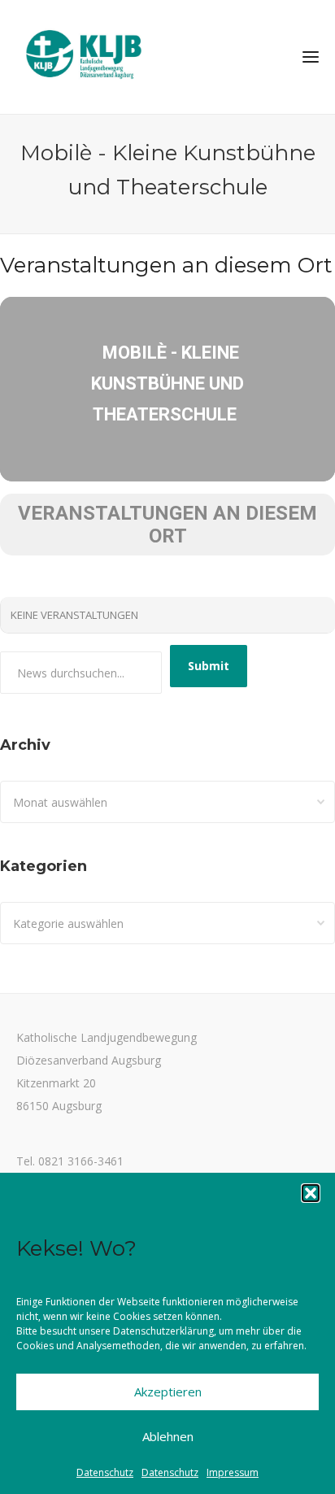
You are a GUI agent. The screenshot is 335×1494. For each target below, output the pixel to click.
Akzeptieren (168, 1391)
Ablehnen (168, 1436)
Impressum (233, 1472)
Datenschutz (104, 1472)
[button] (310, 1193)
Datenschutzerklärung (163, 1331)
